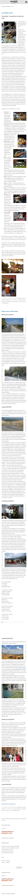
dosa (12, 301)
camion (19, 808)
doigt (9, 301)
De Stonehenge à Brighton (8, 852)
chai (24, 299)
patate (15, 301)
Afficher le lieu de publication (9, 803)
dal (7, 301)
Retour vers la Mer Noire (10, 311)
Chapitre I (19, 807)
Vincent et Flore (22, 667)
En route (24, 298)
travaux (8, 810)
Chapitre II (19, 298)
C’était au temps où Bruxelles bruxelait (10, 847)
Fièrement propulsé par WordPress (8, 893)
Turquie (3, 808)
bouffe (20, 299)
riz (20, 301)
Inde (3, 299)
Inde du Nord (7, 299)
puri (19, 301)
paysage (24, 808)
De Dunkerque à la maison (8, 849)
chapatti (4, 301)
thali (23, 301)
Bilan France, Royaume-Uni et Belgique (10, 846)
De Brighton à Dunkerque (7, 851)
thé (25, 301)
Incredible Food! (7, 13)
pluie (3, 810)
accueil (15, 808)
